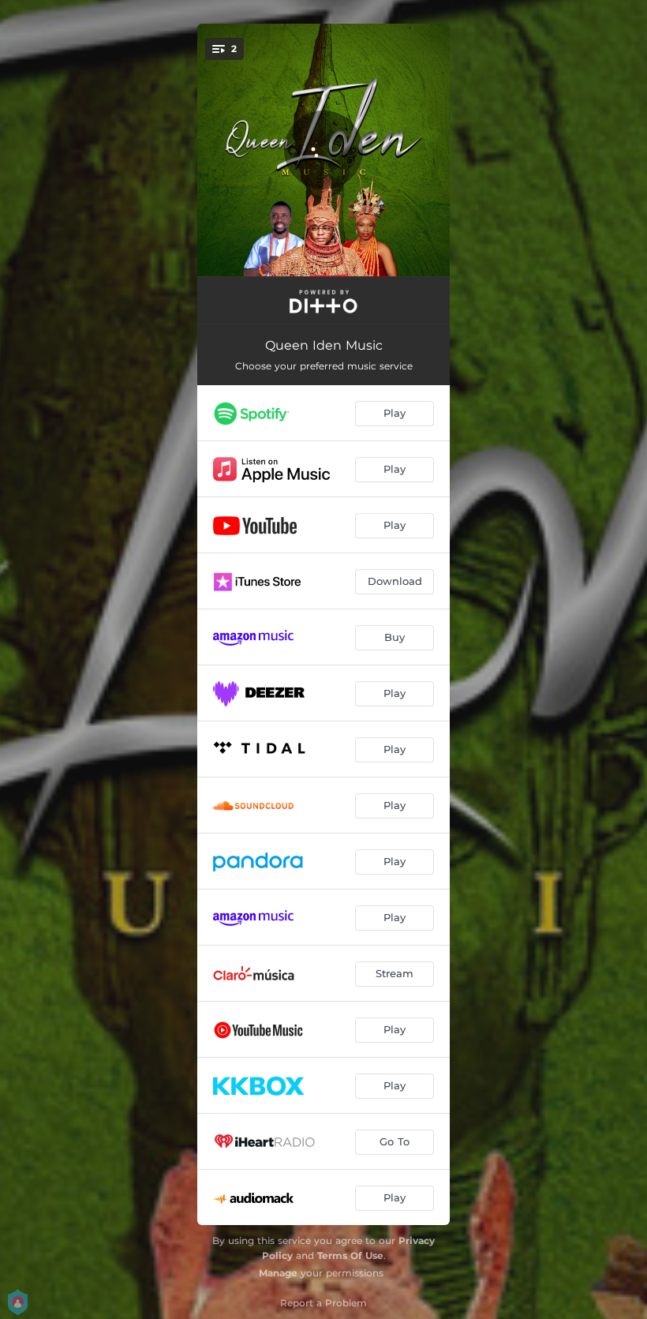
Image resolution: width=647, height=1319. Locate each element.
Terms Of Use (350, 1255)
